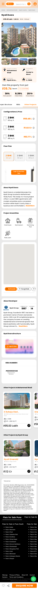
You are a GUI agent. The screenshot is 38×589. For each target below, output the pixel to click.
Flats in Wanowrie (10, 529)
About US (25, 575)
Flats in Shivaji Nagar (11, 539)
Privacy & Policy (15, 575)
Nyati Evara (31, 10)
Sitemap (4, 575)
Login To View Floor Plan (18, 172)
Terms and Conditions (16, 577)
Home (3, 10)
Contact (32, 575)
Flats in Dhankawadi (11, 546)
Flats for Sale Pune (12, 517)
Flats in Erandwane (10, 541)
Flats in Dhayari (9, 558)
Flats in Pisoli (9, 532)
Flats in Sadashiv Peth (11, 534)
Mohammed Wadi (12, 10)
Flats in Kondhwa (10, 537)
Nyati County (23, 10)
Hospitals (25, 289)
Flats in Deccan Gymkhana (12, 544)
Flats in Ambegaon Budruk (12, 556)
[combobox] (18, 4)
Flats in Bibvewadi (10, 553)
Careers (4, 577)
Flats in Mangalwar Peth (12, 549)
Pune (10, 4)
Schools (11, 289)
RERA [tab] (18, 105)
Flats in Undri (9, 551)
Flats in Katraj (9, 527)
